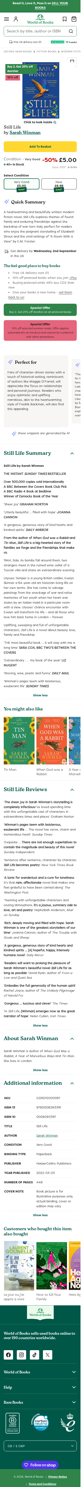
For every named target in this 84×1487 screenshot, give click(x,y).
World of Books (34, 1476)
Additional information (33, 1084)
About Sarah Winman (31, 1039)
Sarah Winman (25, 133)
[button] (6, 19)
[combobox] (40, 31)
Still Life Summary (27, 454)
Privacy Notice (57, 1476)
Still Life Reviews (25, 790)
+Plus (73, 278)
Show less (40, 695)
